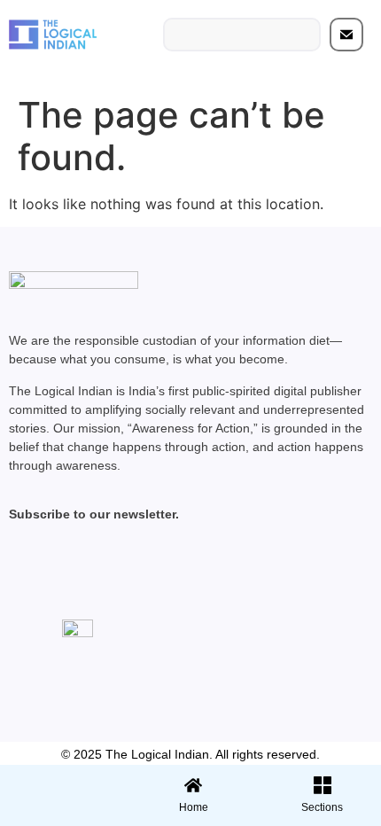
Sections (62, 814)
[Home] (193, 785)
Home (193, 807)
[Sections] (62, 780)
